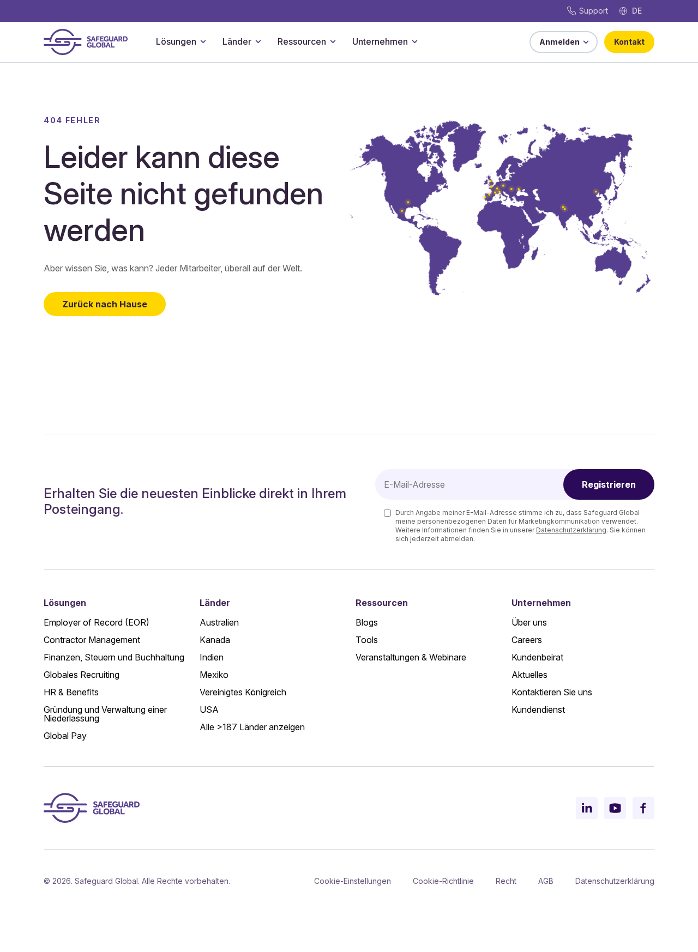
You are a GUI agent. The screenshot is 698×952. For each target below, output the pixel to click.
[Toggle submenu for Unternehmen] (414, 41)
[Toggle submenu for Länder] (257, 41)
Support (593, 10)
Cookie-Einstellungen (352, 881)
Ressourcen (302, 41)
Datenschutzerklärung (571, 530)
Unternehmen (380, 41)
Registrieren (609, 484)
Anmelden (559, 41)
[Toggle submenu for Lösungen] (202, 41)
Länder (236, 41)
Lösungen (176, 41)
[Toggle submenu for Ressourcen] (332, 41)
